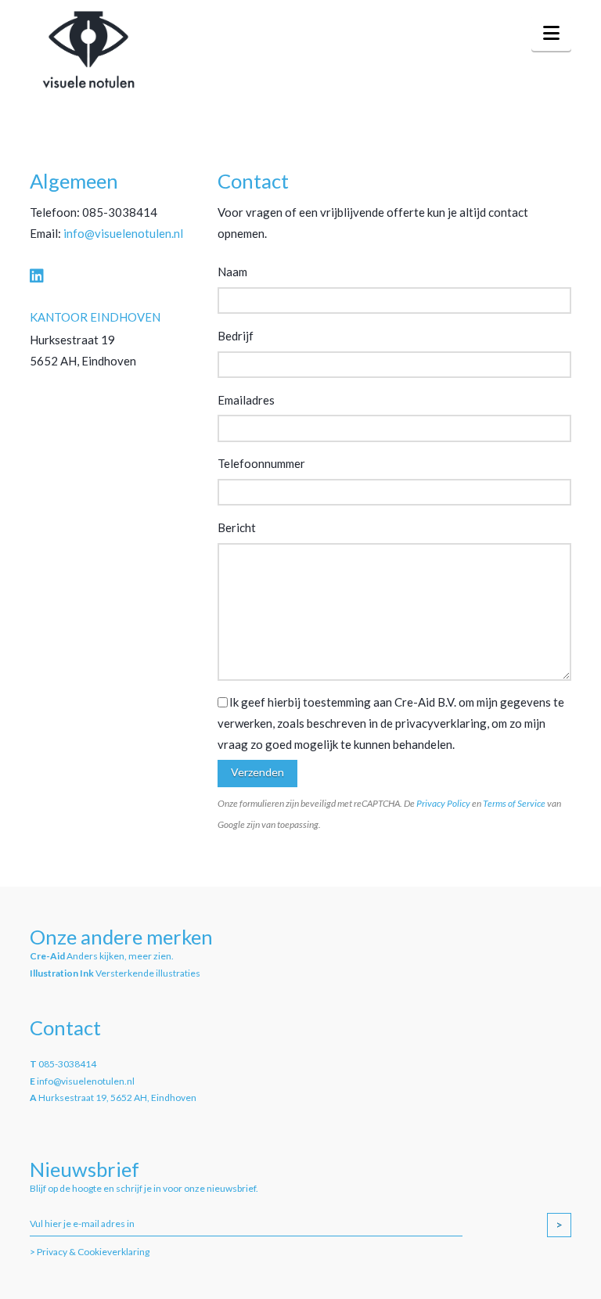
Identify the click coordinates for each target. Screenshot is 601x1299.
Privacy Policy (443, 803)
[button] (551, 33)
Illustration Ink (62, 973)
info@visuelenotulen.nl (123, 233)
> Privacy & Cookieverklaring (89, 1252)
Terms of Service (514, 803)
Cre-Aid (47, 956)
